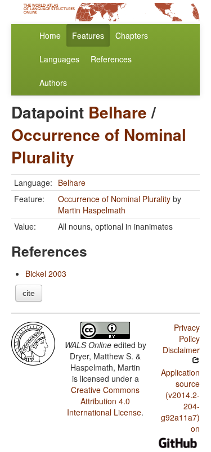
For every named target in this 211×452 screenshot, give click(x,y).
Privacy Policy (187, 333)
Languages (59, 59)
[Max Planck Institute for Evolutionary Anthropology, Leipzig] (33, 342)
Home (50, 35)
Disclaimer (181, 349)
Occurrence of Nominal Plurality (98, 145)
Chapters (131, 35)
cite (29, 293)
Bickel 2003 (45, 273)
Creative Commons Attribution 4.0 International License (104, 401)
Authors (53, 82)
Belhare (117, 112)
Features (88, 35)
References (111, 59)
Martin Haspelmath (91, 210)
